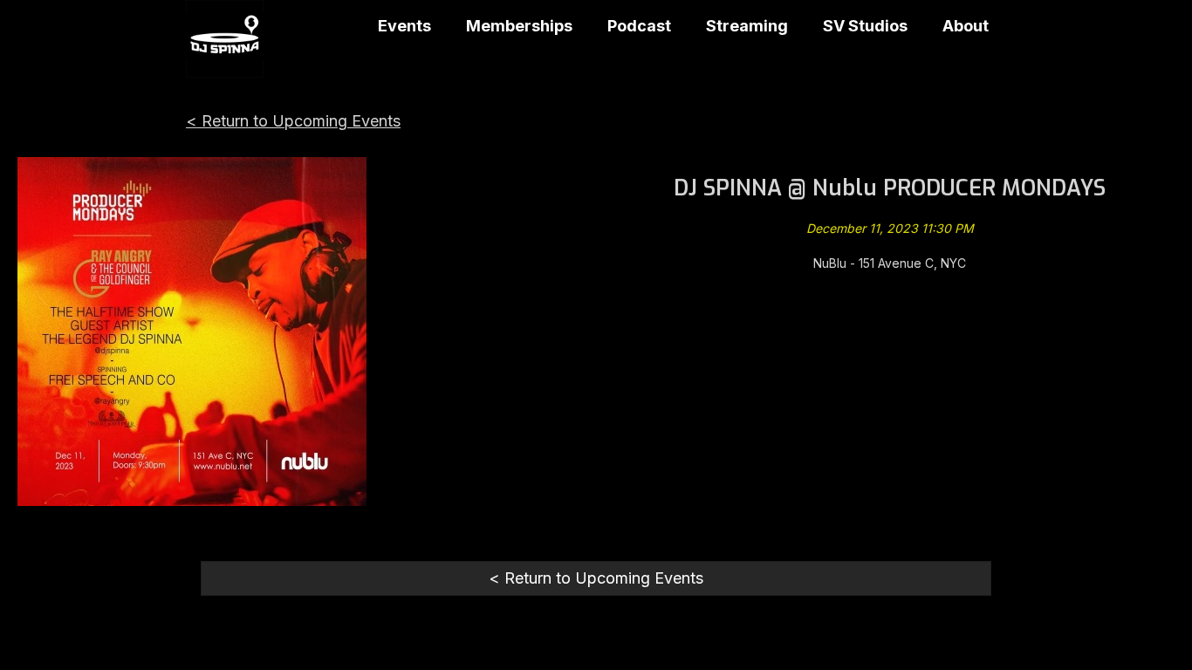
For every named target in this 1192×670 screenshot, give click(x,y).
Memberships (519, 26)
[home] (225, 39)
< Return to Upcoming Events (293, 121)
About (965, 26)
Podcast (639, 26)
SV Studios (865, 26)
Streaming (747, 26)
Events (404, 26)
